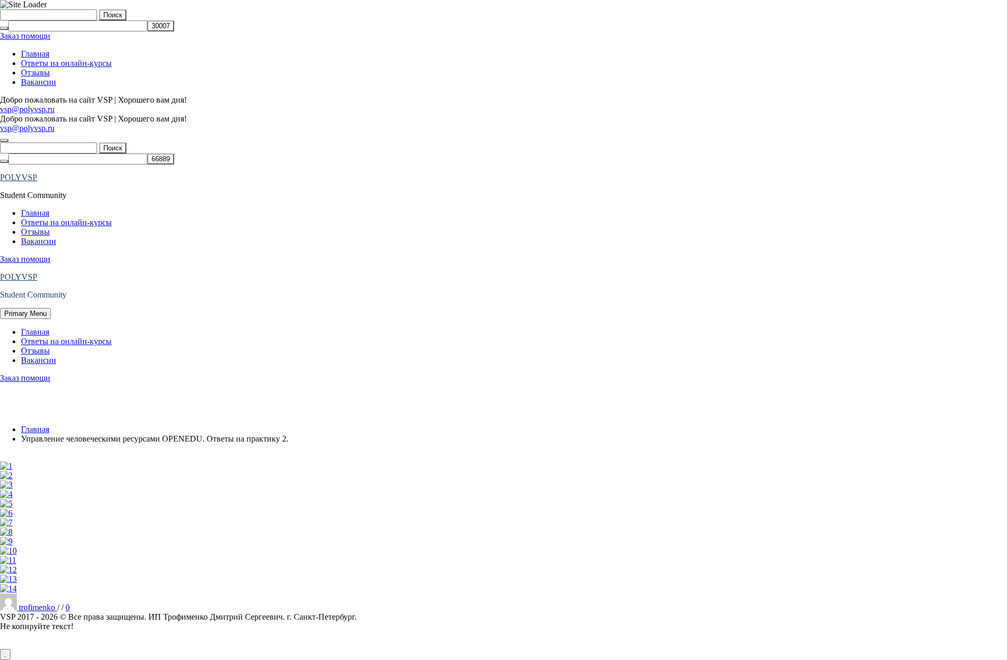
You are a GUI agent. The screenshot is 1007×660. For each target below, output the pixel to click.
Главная (35, 53)
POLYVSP (18, 177)
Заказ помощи (25, 35)
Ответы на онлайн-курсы (66, 63)
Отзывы (35, 72)
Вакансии (38, 82)
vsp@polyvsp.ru (27, 109)
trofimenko (38, 607)
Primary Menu (25, 313)
